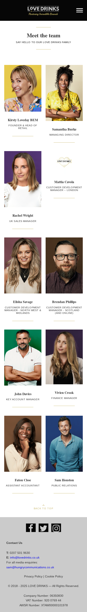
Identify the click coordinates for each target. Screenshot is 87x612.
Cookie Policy (54, 576)
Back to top (43, 508)
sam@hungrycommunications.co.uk (30, 567)
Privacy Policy (33, 576)
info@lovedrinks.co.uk (24, 557)
